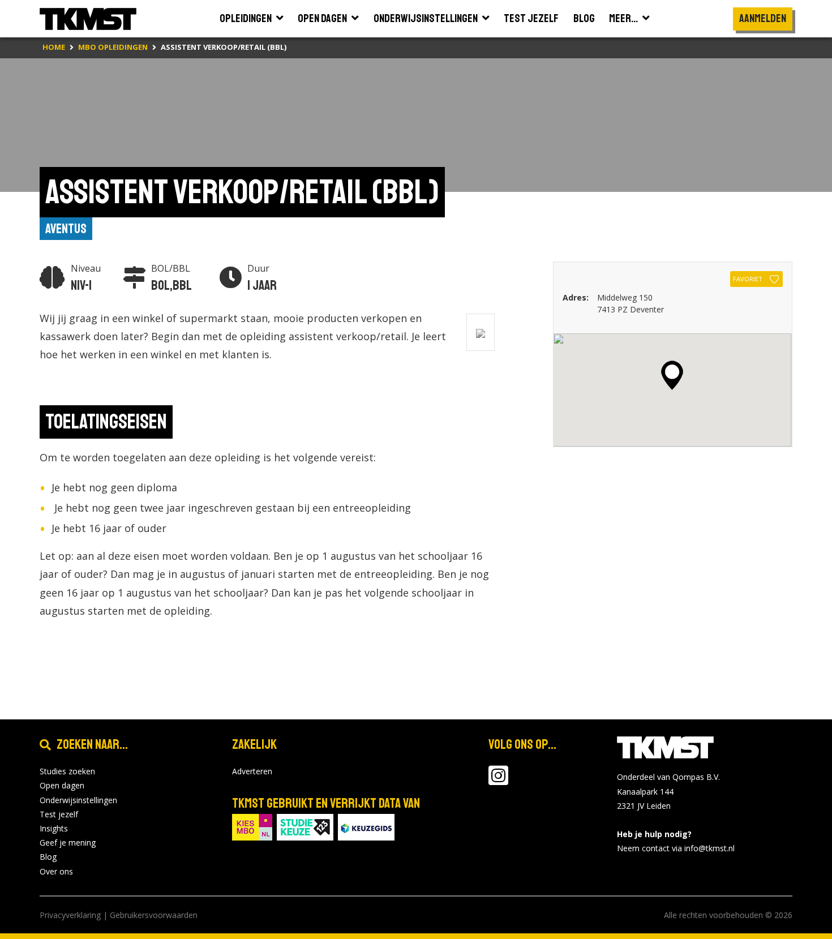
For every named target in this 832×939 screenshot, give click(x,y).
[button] (672, 375)
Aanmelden (762, 18)
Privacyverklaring (70, 915)
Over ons (56, 871)
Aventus (66, 228)
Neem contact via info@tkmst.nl (676, 848)
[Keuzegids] (366, 826)
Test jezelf (59, 814)
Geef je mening (68, 842)
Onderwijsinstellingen (78, 800)
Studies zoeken (67, 771)
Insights (54, 828)
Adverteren (252, 771)
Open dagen (62, 785)
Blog (48, 856)
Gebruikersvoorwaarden (154, 915)
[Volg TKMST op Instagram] (498, 780)
